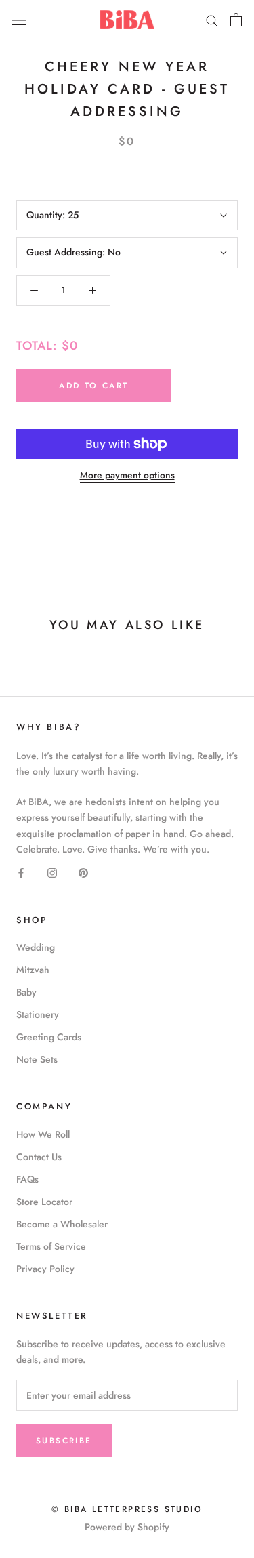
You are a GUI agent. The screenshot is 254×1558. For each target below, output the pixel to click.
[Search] (212, 19)
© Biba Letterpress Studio (127, 1509)
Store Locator (44, 1201)
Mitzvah (32, 970)
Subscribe (64, 1441)
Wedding (35, 947)
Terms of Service (51, 1246)
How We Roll (43, 1134)
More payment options (127, 475)
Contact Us (39, 1157)
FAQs (27, 1179)
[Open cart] (236, 19)
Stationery (37, 1014)
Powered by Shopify (127, 1527)
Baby (26, 992)
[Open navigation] (19, 19)
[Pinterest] (83, 872)
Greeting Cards (48, 1037)
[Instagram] (52, 872)
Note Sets (37, 1059)
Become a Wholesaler (62, 1224)
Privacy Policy (45, 1268)
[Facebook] (21, 872)
